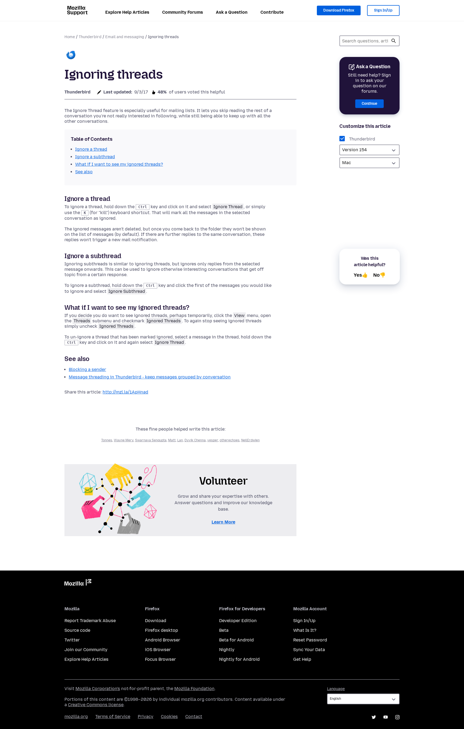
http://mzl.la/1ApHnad (125, 392)
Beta (224, 630)
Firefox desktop (161, 630)
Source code (77, 630)
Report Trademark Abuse (90, 620)
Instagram (397, 717)
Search (393, 41)
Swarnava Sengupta (150, 440)
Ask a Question (232, 12)
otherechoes (230, 440)
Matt (172, 440)
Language (336, 689)
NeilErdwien (250, 440)
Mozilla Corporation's (97, 688)
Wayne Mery (123, 440)
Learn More (223, 522)
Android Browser (162, 640)
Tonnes (106, 440)
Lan (180, 440)
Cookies (169, 716)
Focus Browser (160, 659)
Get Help (302, 659)
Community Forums (182, 12)
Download (155, 620)
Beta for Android (236, 640)
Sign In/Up (383, 10)
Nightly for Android (239, 659)
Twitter (72, 640)
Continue (369, 103)
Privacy (145, 716)
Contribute (272, 12)
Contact (193, 716)
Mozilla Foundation (194, 688)
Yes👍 (361, 275)
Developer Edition (238, 620)
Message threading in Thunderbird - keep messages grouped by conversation (150, 377)
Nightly (226, 649)
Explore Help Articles (127, 12)
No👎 (379, 275)
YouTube (385, 717)
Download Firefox (338, 10)
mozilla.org (76, 716)
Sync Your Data (309, 649)
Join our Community (85, 649)
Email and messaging (124, 37)
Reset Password (310, 640)
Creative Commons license (96, 704)
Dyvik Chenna (195, 440)
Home (69, 37)
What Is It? (304, 630)
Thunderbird (90, 37)
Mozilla (77, 583)
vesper (212, 440)
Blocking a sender (87, 369)
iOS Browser (158, 649)
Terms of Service (112, 716)
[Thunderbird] (70, 55)
